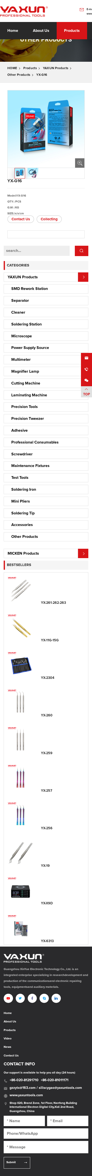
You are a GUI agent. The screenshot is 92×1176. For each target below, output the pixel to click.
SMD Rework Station (29, 289)
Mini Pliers (20, 501)
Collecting (49, 219)
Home (12, 31)
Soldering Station (26, 324)
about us (41, 31)
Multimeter (21, 360)
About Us (10, 1021)
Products (72, 31)
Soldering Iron (23, 489)
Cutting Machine (25, 383)
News (7, 1047)
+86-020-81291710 (24, 1080)
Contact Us (21, 219)
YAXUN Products (55, 68)
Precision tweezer (27, 419)
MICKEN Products (23, 553)
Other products (18, 75)
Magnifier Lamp (25, 371)
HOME (12, 68)
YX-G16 (41, 75)
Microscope (21, 336)
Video (8, 1038)
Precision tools (24, 407)
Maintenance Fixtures (30, 466)
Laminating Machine (29, 395)
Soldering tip (23, 513)
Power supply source (30, 348)
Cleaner (18, 312)
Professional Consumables (35, 442)
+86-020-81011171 (54, 1080)
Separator (20, 301)
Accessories (22, 525)
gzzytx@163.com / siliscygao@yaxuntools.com (46, 1088)
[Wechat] (86, 380)
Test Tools (19, 478)
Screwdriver (22, 454)
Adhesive (19, 430)
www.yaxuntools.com (26, 1095)
